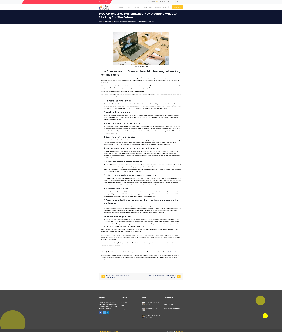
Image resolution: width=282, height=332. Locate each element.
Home (121, 7)
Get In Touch (177, 7)
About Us (127, 7)
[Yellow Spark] (104, 7)
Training (144, 7)
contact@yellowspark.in (164, 1)
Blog (164, 7)
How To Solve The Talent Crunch (153, 315)
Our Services (136, 7)
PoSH (150, 7)
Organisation (108, 21)
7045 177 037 (151, 1)
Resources (158, 7)
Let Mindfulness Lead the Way (152, 302)
